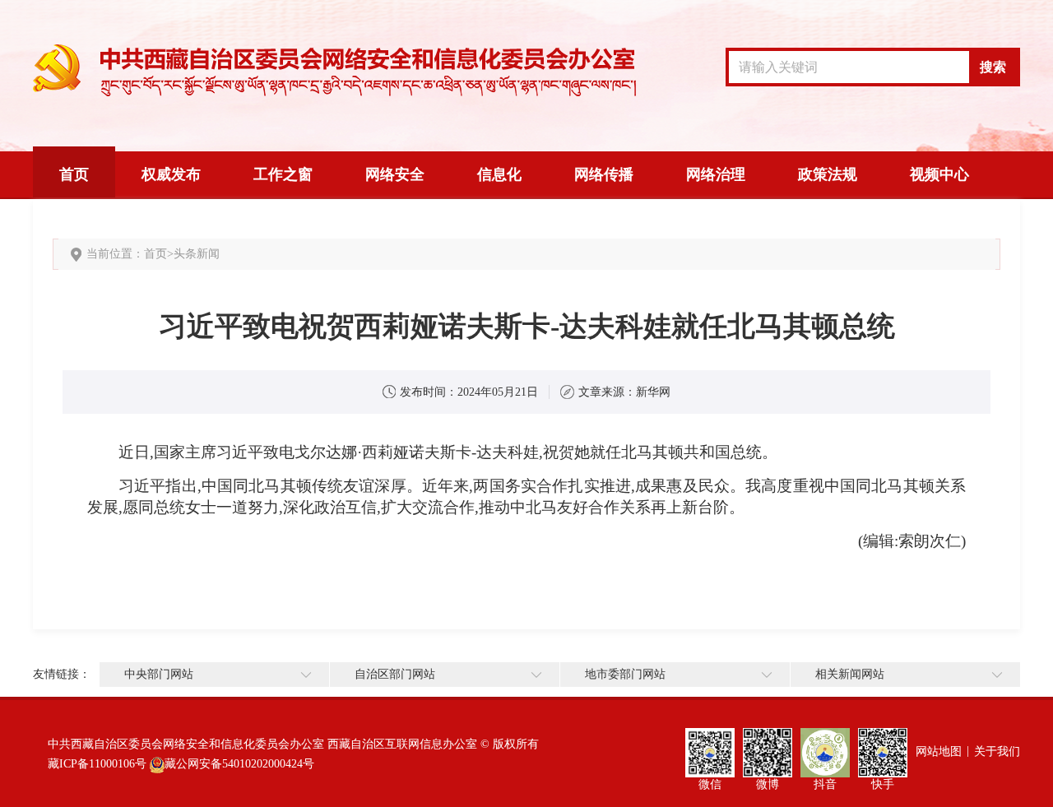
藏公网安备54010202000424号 (239, 764)
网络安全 (394, 174)
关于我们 (997, 751)
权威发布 (171, 174)
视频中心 (939, 174)
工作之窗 (283, 174)
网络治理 (715, 174)
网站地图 (939, 751)
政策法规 (827, 174)
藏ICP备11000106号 (97, 764)
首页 (74, 174)
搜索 (993, 67)
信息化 (499, 174)
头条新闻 (197, 254)
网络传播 (603, 174)
